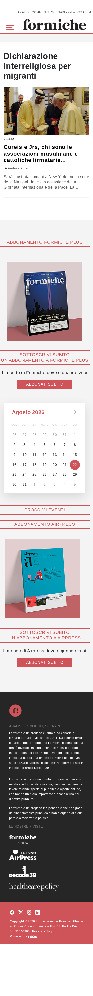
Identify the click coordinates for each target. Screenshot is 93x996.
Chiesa (9, 138)
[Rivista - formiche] (46, 839)
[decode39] (46, 871)
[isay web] (33, 936)
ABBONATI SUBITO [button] (44, 384)
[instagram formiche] (29, 913)
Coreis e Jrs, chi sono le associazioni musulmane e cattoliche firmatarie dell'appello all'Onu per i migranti (41, 153)
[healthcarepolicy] (46, 886)
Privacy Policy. (42, 931)
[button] (10, 27)
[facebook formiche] (12, 913)
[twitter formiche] (20, 913)
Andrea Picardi (19, 168)
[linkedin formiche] (37, 913)
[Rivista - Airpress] (46, 855)
